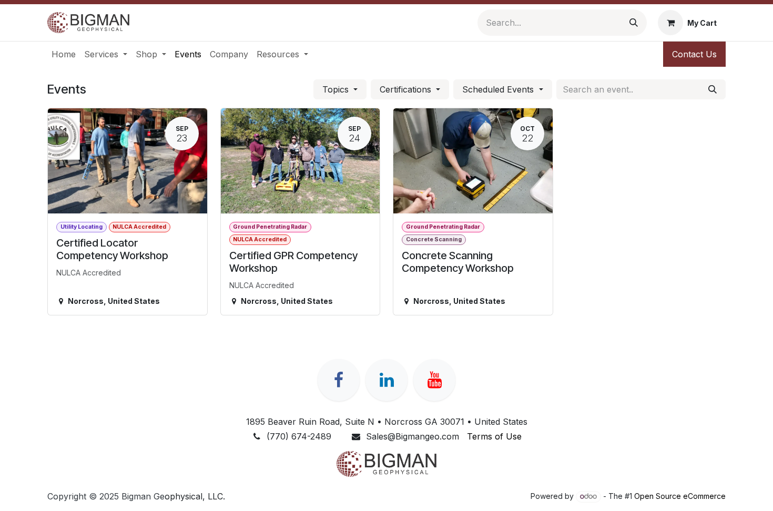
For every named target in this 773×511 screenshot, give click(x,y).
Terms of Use (494, 436)
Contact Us (694, 54)
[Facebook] (339, 380)
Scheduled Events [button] (499, 89)
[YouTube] (434, 380)
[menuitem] (63, 54)
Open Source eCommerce (680, 496)
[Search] (634, 22)
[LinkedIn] (386, 380)
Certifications (407, 89)
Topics (336, 89)
